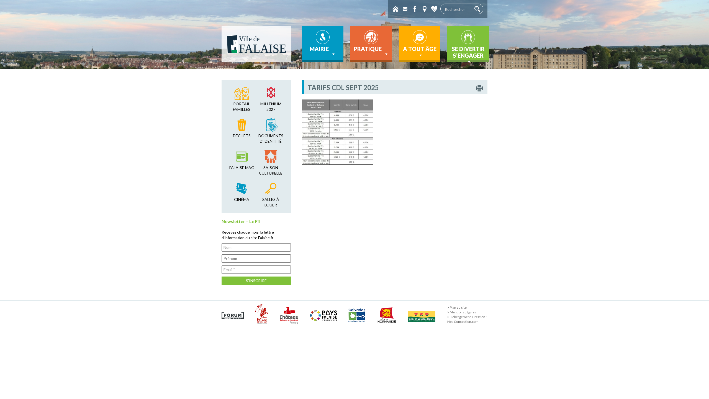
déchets (242, 135)
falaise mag (241, 167)
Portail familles (241, 106)
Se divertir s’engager (468, 52)
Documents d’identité (270, 138)
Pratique (368, 48)
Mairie (319, 48)
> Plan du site (457, 307)
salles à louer (270, 202)
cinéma (241, 199)
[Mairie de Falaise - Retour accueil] (256, 44)
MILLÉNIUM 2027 (270, 106)
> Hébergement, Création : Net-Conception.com (467, 319)
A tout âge (419, 48)
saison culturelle (270, 170)
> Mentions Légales (461, 312)
